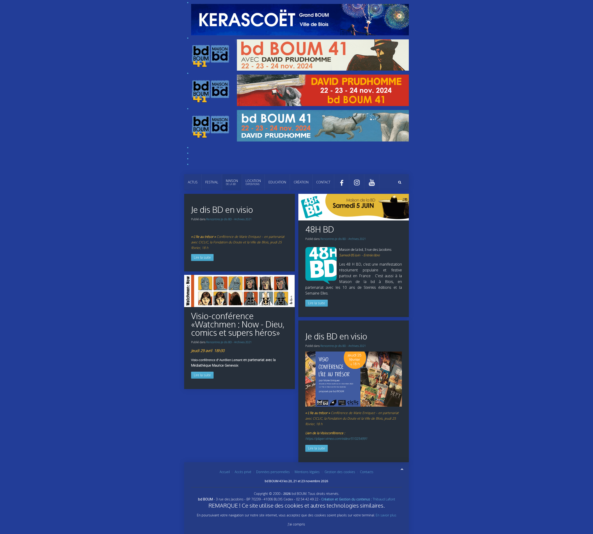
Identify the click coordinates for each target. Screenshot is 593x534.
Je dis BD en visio (222, 209)
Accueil (225, 472)
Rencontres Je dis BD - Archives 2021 (229, 219)
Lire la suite (202, 257)
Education (277, 182)
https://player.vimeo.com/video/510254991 (336, 438)
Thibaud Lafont (358, 499)
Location (253, 182)
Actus (193, 182)
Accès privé (243, 472)
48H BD (319, 229)
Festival (211, 182)
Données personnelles (273, 472)
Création (301, 182)
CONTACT (323, 182)
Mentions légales (307, 472)
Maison (232, 182)
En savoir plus (386, 515)
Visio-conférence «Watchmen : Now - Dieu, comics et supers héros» (237, 324)
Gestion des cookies (340, 472)
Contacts (366, 472)
